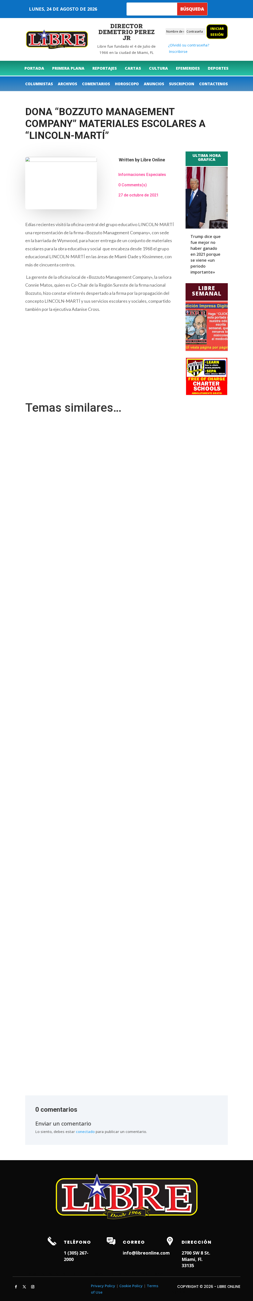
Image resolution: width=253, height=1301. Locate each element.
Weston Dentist (108, 1273)
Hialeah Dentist (39, 1273)
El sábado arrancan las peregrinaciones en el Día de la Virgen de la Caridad (91, 803)
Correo (134, 1242)
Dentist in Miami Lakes (143, 1273)
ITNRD (189, 1292)
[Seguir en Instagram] (32, 1287)
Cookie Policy (131, 1285)
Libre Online (153, 159)
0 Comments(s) (132, 185)
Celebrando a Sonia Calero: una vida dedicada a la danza (77, 1049)
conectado (85, 1131)
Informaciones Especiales (142, 174)
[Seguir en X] (24, 1287)
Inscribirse (178, 51)
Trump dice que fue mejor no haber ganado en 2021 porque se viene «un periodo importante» (205, 254)
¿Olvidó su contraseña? (188, 45)
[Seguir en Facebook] (16, 1287)
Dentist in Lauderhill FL (74, 1273)
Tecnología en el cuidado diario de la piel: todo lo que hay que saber (85, 618)
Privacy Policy (103, 1285)
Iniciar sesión (217, 31)
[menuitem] (34, 68)
